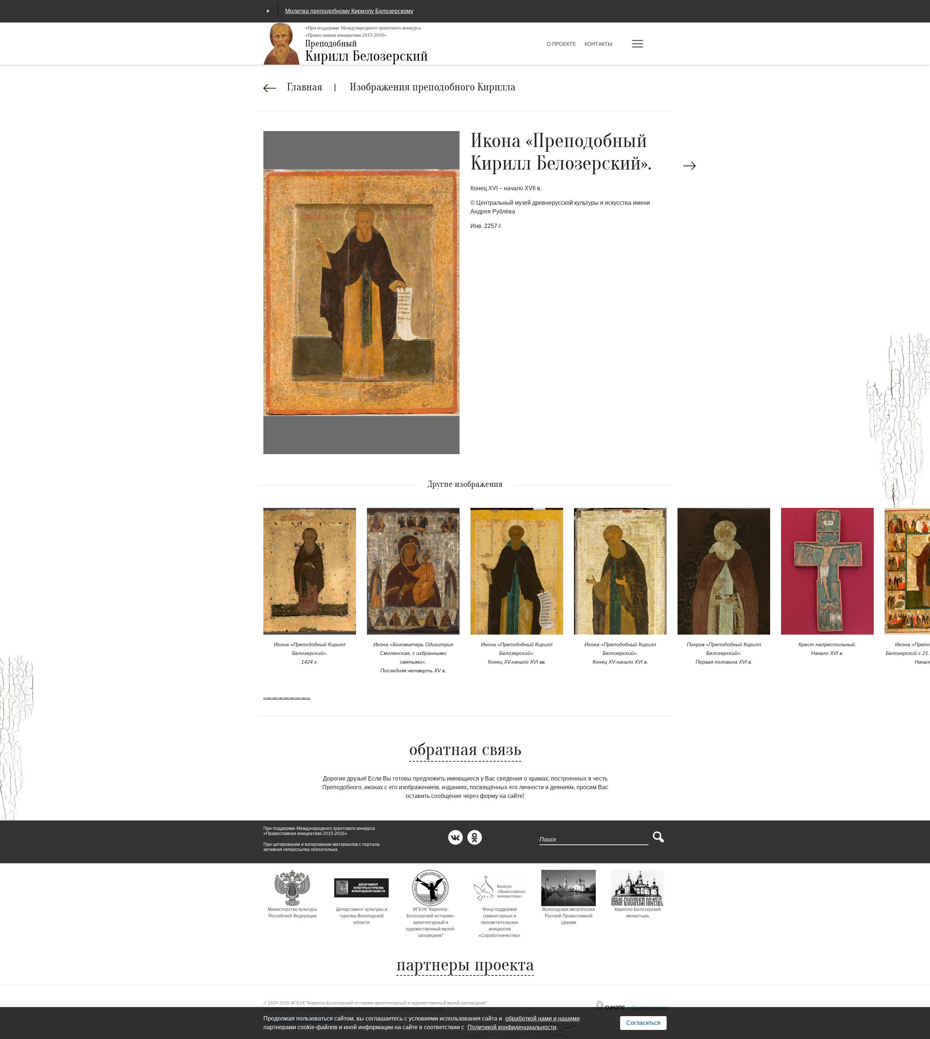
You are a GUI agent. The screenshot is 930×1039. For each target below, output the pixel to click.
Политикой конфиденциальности (512, 1027)
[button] (266, 698)
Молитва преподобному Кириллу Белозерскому (349, 11)
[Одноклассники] (474, 837)
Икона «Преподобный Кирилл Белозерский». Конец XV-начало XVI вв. (517, 653)
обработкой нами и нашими (542, 1018)
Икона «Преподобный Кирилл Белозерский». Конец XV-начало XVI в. (620, 653)
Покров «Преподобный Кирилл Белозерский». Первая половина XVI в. (724, 653)
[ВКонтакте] (455, 837)
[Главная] (281, 44)
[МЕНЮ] (648, 44)
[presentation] (689, 166)
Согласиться (643, 1023)
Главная (304, 88)
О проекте (561, 44)
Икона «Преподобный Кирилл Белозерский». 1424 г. (309, 653)
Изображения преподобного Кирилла (432, 88)
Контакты (598, 44)
